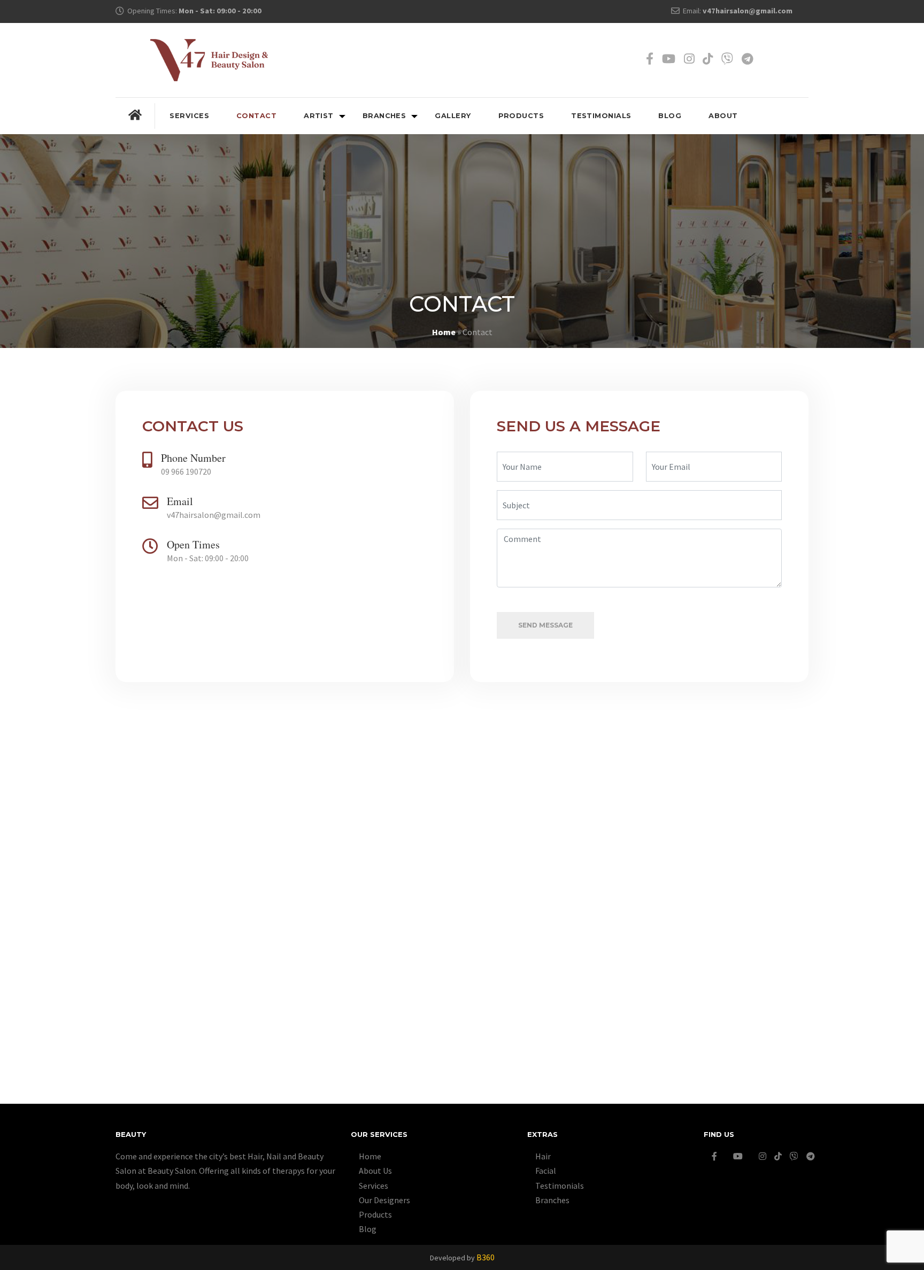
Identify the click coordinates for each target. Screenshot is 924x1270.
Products (521, 116)
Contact (256, 116)
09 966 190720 (186, 471)
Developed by (462, 1258)
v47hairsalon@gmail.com (747, 11)
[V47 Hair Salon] (209, 59)
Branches (384, 116)
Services (189, 116)
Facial (545, 1170)
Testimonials (601, 116)
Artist (319, 116)
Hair (543, 1156)
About (723, 116)
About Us (375, 1170)
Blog (669, 116)
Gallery (453, 116)
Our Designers (384, 1200)
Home (444, 332)
